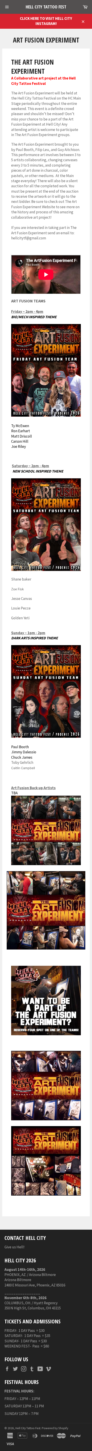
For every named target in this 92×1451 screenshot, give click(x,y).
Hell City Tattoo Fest (46, 7)
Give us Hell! (14, 1247)
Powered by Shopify (55, 1428)
